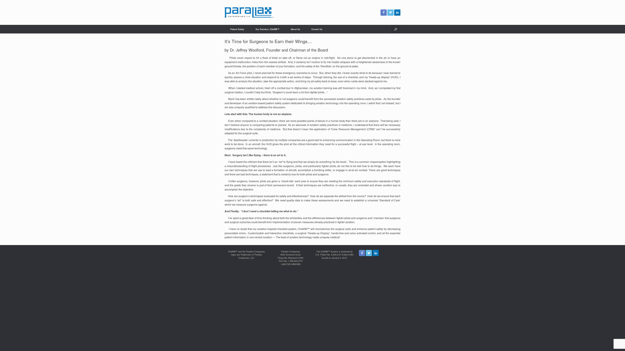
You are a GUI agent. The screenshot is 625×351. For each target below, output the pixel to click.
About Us (295, 29)
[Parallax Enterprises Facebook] (384, 12)
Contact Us (316, 29)
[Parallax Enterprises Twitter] (390, 12)
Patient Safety (237, 29)
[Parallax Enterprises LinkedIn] (397, 12)
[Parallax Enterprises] (249, 12)
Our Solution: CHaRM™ (267, 29)
